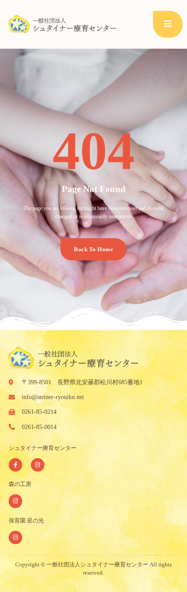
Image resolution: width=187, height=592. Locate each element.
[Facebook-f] (15, 465)
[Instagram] (37, 465)
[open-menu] (168, 24)
